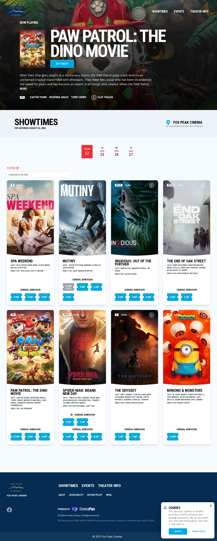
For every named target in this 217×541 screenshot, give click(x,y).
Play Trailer (105, 97)
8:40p (68, 297)
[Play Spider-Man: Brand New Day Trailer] (99, 314)
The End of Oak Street (186, 261)
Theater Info (199, 11)
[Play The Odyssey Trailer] (151, 314)
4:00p (30, 436)
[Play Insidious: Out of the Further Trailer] (151, 185)
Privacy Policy (199, 531)
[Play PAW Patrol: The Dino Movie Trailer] (47, 314)
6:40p (96, 287)
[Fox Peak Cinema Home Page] (16, 11)
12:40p (16, 436)
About (62, 495)
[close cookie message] (211, 505)
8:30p (148, 297)
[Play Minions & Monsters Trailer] (203, 314)
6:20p (30, 297)
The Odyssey (125, 390)
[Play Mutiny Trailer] (99, 185)
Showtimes (160, 11)
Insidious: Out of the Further (133, 262)
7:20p (82, 436)
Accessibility (76, 495)
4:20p (120, 297)
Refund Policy (94, 495)
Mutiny (69, 261)
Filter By (13, 168)
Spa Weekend (22, 261)
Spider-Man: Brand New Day (79, 392)
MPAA (109, 495)
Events (179, 11)
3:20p (172, 297)
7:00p (134, 297)
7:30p (82, 422)
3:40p (16, 297)
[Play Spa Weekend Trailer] (47, 185)
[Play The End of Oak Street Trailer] (203, 185)
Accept (178, 531)
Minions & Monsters (184, 390)
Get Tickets (62, 63)
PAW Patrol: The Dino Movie (29, 392)
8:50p (44, 297)
